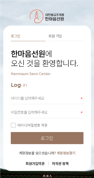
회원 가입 (55, 35)
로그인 (15, 35)
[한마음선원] (47, 16)
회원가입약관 (35, 163)
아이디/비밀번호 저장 (32, 125)
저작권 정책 (60, 163)
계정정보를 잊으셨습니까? (47, 152)
